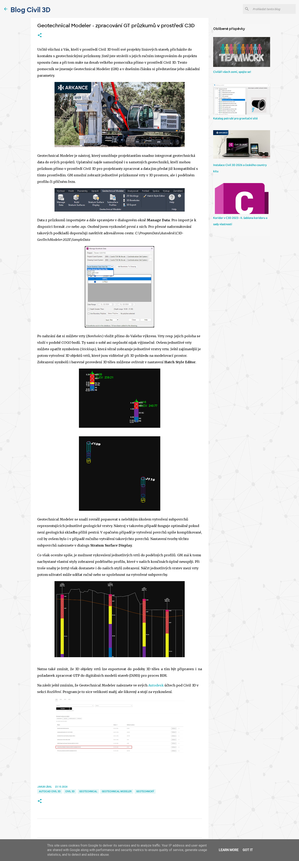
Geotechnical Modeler (117, 791)
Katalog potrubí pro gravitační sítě (235, 118)
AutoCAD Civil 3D (50, 791)
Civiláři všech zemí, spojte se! (232, 71)
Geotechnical (88, 791)
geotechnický (145, 791)
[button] (39, 35)
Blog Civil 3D (30, 10)
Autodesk (156, 685)
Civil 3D (70, 791)
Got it (248, 850)
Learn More (229, 850)
